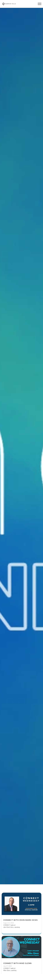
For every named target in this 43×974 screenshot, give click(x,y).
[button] (39, 4)
